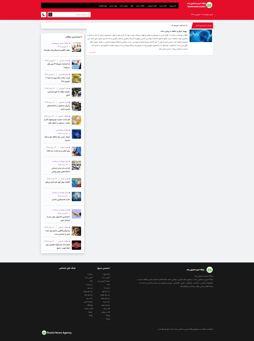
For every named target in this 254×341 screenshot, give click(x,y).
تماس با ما (106, 277)
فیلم (131, 6)
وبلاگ (108, 315)
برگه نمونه (106, 274)
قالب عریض (105, 312)
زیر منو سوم (105, 298)
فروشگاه (90, 305)
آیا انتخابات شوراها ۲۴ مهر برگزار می (174, 25)
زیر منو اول (106, 291)
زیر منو (90, 288)
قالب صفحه (88, 308)
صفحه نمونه (105, 305)
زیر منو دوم (89, 294)
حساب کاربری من (104, 281)
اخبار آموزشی (152, 6)
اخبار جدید (163, 6)
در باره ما (89, 284)
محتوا (91, 312)
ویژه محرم (113, 6)
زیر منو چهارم (105, 294)
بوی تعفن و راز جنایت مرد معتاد (58, 151)
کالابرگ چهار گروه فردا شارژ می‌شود (57, 182)
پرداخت (90, 274)
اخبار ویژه (172, 6)
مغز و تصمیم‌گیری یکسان (61, 199)
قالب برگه (106, 308)
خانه (91, 281)
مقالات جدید (140, 6)
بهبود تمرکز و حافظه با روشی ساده (173, 31)
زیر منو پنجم (88, 291)
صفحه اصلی (88, 301)
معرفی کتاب (123, 6)
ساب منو (90, 298)
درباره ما (107, 288)
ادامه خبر (92, 52)
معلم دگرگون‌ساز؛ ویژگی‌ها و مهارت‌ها (57, 50)
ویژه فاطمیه (103, 6)
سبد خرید (106, 301)
